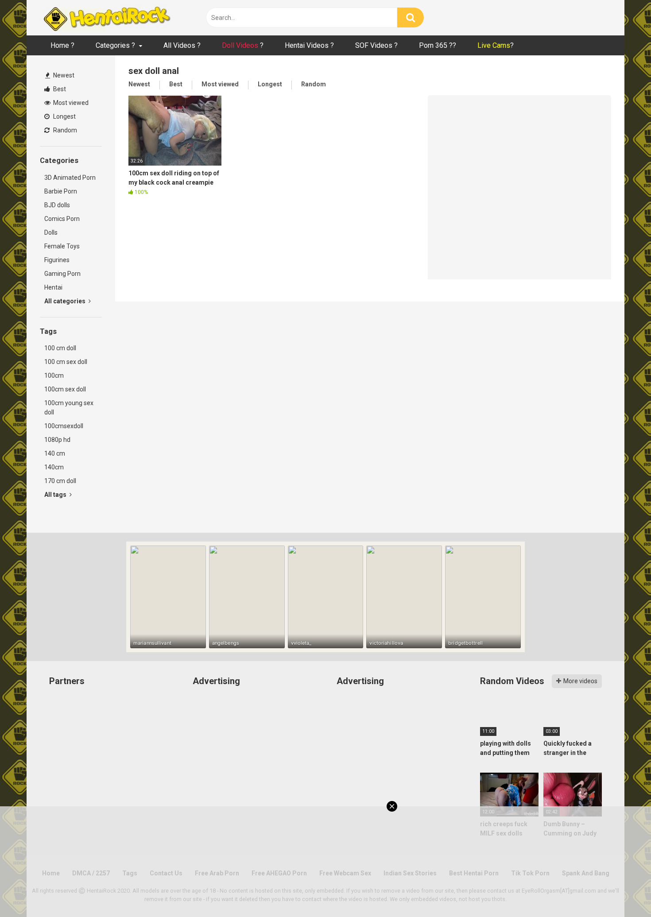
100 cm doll (60, 348)
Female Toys (62, 246)
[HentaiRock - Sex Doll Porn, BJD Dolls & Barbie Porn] (106, 17)
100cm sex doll (65, 389)
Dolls (51, 232)
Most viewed (70, 102)
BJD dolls (57, 205)
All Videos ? (182, 45)
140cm (54, 467)
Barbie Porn (60, 191)
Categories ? (115, 45)
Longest (64, 116)
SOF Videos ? (376, 45)
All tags (56, 494)
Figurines (57, 259)
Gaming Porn (62, 273)
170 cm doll (60, 480)
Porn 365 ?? (437, 45)
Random (64, 130)
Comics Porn (62, 218)
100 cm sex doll (65, 361)
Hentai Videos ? (309, 45)
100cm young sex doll (68, 407)
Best (59, 89)
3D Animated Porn (70, 177)
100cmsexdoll (63, 425)
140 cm (54, 453)
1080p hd (57, 439)
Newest (63, 75)
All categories (65, 301)
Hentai (53, 287)
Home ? (62, 45)
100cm (54, 375)
